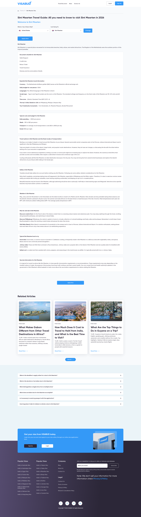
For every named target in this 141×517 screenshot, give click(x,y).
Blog (59, 465)
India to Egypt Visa (23, 471)
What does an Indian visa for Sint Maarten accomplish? (36, 392)
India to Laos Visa (41, 490)
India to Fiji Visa (40, 480)
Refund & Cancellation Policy (66, 490)
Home (22, 10)
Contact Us (77, 3)
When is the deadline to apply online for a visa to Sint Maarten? (38, 375)
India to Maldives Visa (24, 480)
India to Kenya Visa (41, 474)
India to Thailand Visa (42, 477)
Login (47, 446)
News (70, 3)
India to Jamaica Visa (42, 484)
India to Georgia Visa (42, 487)
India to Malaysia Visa (24, 477)
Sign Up (119, 3)
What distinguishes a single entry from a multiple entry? (36, 387)
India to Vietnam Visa (24, 491)
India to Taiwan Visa (42, 465)
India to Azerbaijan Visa (24, 468)
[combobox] (34, 31)
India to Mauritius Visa (42, 471)
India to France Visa (23, 474)
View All (69, 359)
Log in (110, 3)
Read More (22, 351)
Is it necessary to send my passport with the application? (37, 398)
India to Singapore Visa (24, 484)
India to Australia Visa (24, 465)
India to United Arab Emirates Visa (23, 487)
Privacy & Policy (62, 487)
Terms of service (62, 484)
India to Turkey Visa (41, 468)
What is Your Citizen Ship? (25, 27)
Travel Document (62, 3)
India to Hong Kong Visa (24, 494)
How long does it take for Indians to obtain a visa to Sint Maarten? (39, 404)
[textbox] (34, 31)
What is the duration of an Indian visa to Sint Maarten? (36, 381)
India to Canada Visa (42, 493)
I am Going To (55, 27)
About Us (60, 468)
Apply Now (70, 282)
